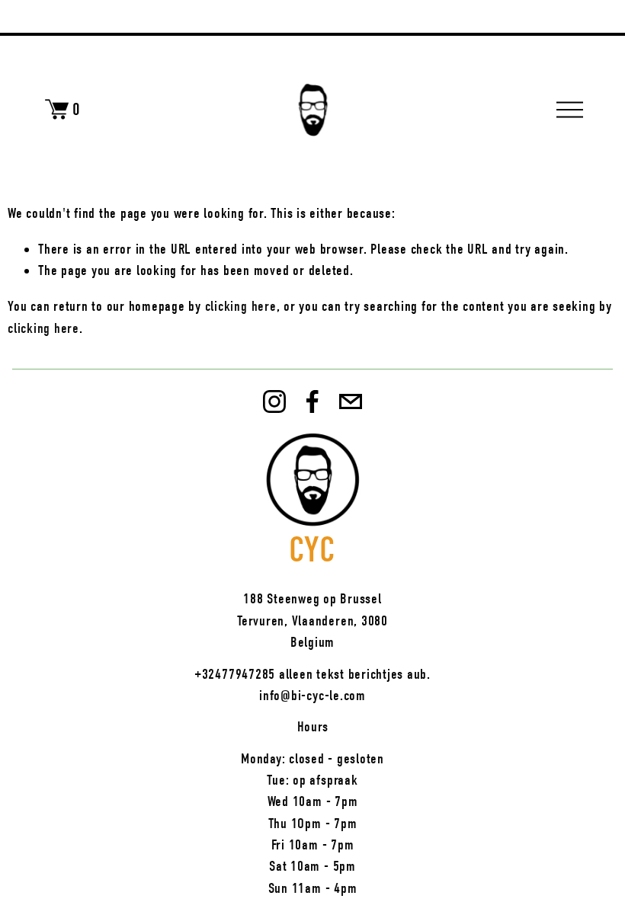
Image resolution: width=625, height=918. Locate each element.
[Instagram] (274, 401)
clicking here (241, 306)
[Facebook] (312, 401)
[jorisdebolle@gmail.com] (350, 401)
